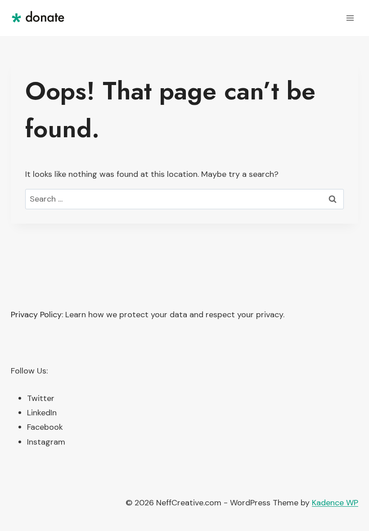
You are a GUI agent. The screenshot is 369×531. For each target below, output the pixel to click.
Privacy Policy (36, 314)
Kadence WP (335, 502)
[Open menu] (350, 18)
